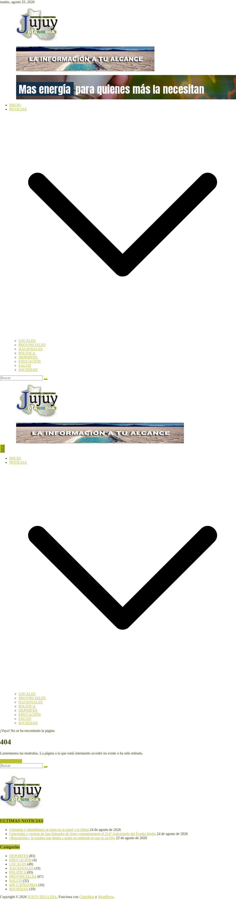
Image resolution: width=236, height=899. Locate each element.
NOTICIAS (18, 109)
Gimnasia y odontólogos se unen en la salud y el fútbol (49, 830)
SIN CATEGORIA (23, 885)
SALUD (24, 365)
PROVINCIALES (32, 345)
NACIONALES (30, 349)
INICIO (15, 105)
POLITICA (26, 353)
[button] (122, 336)
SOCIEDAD (28, 370)
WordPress (106, 897)
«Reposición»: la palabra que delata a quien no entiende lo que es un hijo (62, 838)
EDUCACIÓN (29, 361)
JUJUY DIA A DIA (42, 897)
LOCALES (26, 341)
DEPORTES (27, 357)
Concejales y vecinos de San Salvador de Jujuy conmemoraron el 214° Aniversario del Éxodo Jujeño (82, 834)
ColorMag (86, 897)
